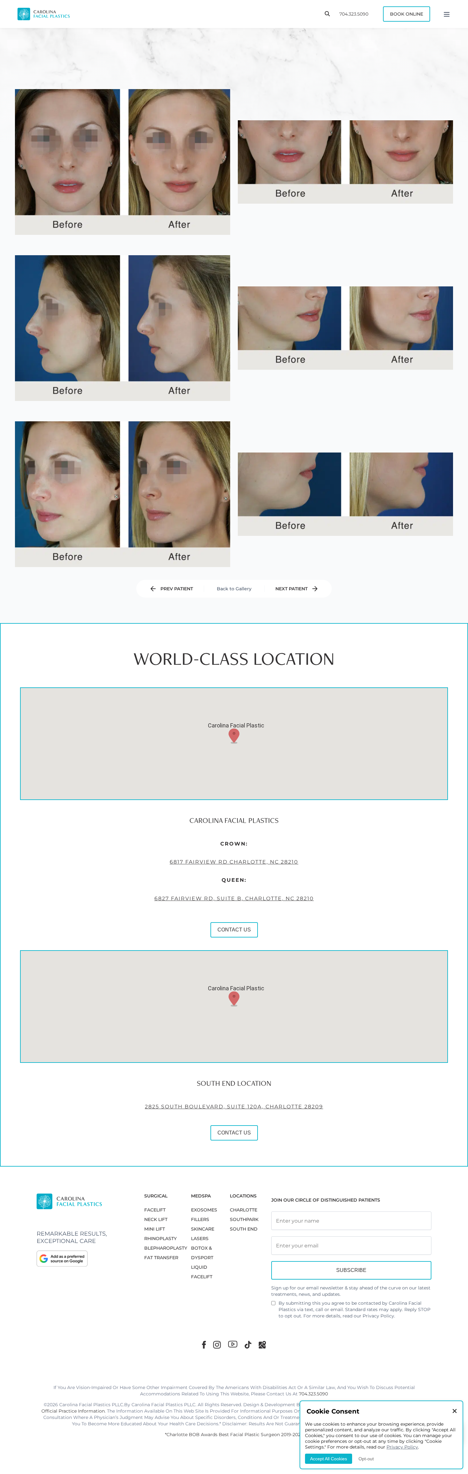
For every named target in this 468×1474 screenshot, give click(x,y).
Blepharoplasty (165, 1248)
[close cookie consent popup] (454, 1411)
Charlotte (243, 1210)
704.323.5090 (353, 14)
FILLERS (200, 1219)
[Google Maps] (262, 1345)
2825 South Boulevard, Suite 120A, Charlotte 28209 (234, 1107)
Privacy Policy (378, 1316)
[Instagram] (217, 1345)
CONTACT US (234, 929)
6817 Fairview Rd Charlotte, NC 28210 (234, 862)
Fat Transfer (161, 1257)
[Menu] (446, 14)
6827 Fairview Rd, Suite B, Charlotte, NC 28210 (234, 898)
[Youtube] (233, 1344)
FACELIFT (155, 1210)
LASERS (200, 1238)
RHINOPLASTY (160, 1238)
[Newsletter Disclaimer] (273, 1305)
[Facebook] (204, 1345)
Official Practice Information (73, 1411)
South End (244, 1229)
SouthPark (244, 1219)
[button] (234, 736)
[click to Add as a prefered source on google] (84, 1259)
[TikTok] (248, 1345)
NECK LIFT (155, 1219)
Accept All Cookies (328, 1458)
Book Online (406, 14)
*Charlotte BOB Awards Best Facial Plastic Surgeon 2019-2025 (234, 1434)
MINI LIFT (154, 1229)
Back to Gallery (234, 589)
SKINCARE (202, 1229)
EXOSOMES (204, 1210)
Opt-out (366, 1458)
